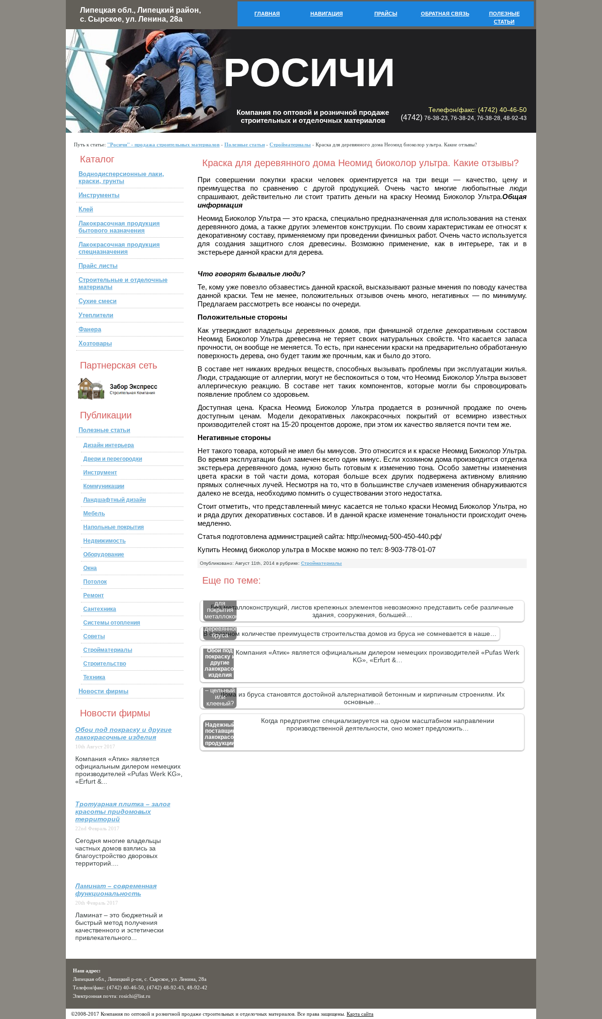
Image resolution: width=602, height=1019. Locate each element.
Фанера (90, 329)
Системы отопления (111, 622)
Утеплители (96, 315)
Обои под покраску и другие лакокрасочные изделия (123, 733)
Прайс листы (98, 265)
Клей (86, 209)
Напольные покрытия (113, 527)
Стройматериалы (290, 144)
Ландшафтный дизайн (114, 500)
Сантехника (99, 609)
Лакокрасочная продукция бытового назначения (119, 227)
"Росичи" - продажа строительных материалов (163, 144)
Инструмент (100, 472)
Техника (94, 677)
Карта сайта (360, 1014)
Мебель (94, 513)
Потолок (95, 581)
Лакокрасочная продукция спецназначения (119, 248)
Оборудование (103, 554)
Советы (94, 636)
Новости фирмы (103, 691)
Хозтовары (95, 343)
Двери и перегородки (112, 459)
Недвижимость (104, 541)
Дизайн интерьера (108, 445)
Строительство (104, 663)
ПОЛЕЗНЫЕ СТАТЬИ (504, 17)
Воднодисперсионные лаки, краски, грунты (121, 177)
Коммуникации (103, 486)
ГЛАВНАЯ (267, 13)
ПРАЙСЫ (385, 13)
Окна (90, 568)
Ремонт (93, 595)
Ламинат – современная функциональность (116, 889)
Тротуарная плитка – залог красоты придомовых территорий (122, 811)
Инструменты (99, 195)
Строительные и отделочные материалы (123, 283)
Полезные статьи (244, 144)
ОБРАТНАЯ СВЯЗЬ (445, 13)
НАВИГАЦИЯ (326, 13)
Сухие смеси (98, 301)
